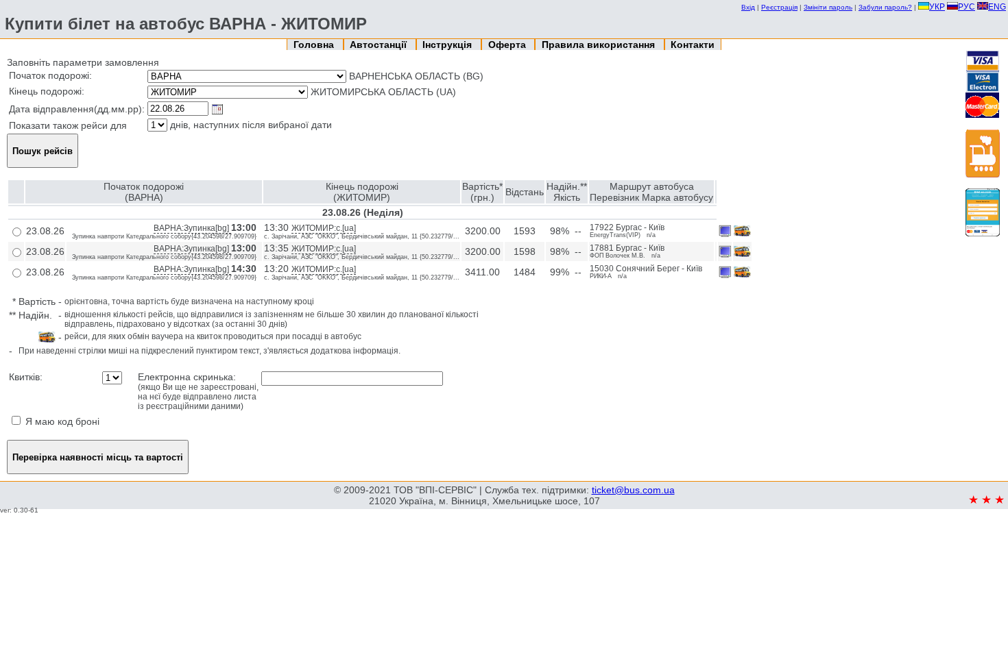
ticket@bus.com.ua (633, 489)
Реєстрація (779, 7)
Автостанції (379, 44)
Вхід (748, 7)
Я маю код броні (61, 421)
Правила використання (600, 44)
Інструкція (448, 44)
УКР (937, 7)
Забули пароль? (885, 7)
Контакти (693, 44)
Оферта (508, 44)
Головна (315, 44)
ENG (997, 7)
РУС (966, 7)
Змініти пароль (828, 7)
